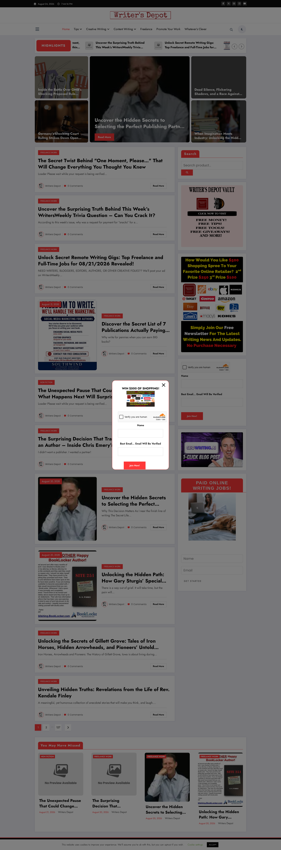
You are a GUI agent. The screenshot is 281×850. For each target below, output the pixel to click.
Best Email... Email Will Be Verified (140, 444)
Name (140, 425)
